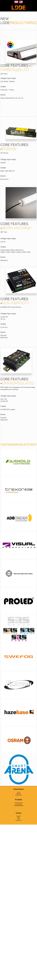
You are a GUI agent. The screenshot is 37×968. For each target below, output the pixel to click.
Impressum (19, 820)
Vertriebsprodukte (18, 805)
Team (18, 792)
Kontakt (18, 816)
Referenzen (18, 795)
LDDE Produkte (18, 802)
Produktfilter (18, 804)
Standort (18, 793)
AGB (18, 819)
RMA (18, 817)
